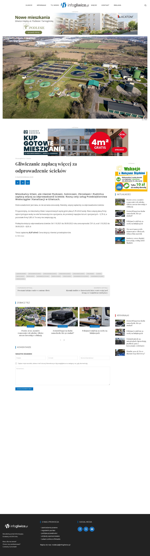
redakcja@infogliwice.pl (61, 545)
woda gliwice (20, 279)
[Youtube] (91, 529)
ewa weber (90, 273)
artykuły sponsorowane (50, 536)
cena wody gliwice (64, 273)
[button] (145, 5)
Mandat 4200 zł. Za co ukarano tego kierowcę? (136, 352)
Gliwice (28, 158)
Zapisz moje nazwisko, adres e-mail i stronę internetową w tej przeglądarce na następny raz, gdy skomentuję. (53, 363)
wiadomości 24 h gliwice (81, 276)
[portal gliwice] (19, 526)
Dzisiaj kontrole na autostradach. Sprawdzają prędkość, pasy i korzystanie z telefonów (136, 342)
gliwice (99, 273)
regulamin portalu (48, 530)
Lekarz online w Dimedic (50, 539)
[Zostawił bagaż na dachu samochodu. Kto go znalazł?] (62, 316)
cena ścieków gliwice (50, 273)
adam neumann (21, 273)
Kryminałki (63, 326)
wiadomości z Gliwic (97, 276)
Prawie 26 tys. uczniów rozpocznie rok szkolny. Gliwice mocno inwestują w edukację (30, 333)
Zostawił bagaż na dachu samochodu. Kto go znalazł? (62, 332)
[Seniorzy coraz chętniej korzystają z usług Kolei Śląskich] (120, 240)
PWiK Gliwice (67, 276)
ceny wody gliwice (78, 273)
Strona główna (20, 158)
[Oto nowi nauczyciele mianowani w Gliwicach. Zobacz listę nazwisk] (120, 231)
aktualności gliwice (35, 273)
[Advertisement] (62, 255)
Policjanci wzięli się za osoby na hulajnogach (94, 332)
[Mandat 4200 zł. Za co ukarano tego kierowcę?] (120, 352)
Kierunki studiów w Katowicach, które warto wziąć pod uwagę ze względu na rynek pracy (87, 291)
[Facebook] (17, 182)
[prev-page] (60, 340)
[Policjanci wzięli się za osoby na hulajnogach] (95, 316)
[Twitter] (22, 182)
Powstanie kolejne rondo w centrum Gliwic (34, 290)
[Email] (27, 182)
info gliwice (20, 276)
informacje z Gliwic (43, 276)
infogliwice (30, 276)
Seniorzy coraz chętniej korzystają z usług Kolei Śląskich (136, 240)
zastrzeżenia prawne (49, 528)
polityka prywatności (49, 533)
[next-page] (64, 340)
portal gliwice (56, 276)
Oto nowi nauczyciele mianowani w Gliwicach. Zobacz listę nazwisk (136, 231)
